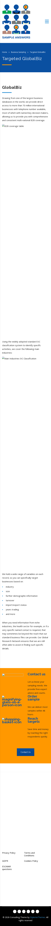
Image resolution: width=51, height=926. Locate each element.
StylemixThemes (37, 917)
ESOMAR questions (7, 868)
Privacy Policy (8, 852)
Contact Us (26, 752)
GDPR (5, 861)
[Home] (16, 21)
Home (4, 52)
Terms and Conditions (29, 854)
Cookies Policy (31, 861)
